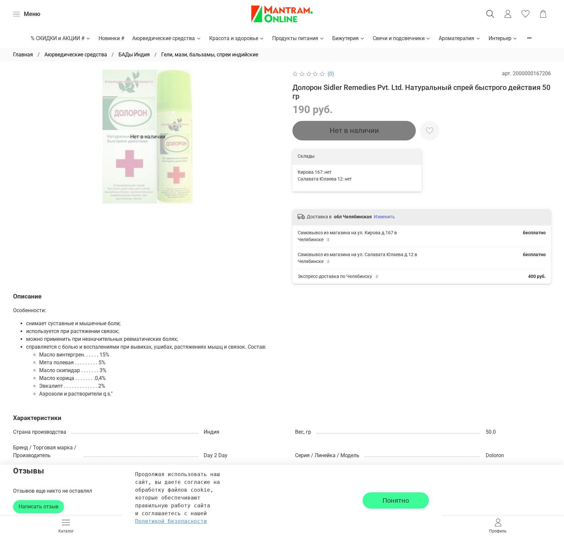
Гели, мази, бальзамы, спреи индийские (209, 54)
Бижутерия (345, 38)
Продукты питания (295, 38)
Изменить (384, 216)
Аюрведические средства (163, 38)
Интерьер (500, 38)
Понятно (396, 500)
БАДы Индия (134, 54)
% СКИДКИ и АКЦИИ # (58, 38)
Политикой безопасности (171, 521)
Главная (23, 54)
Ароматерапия (456, 38)
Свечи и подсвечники (399, 38)
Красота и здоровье (233, 38)
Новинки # (111, 38)
